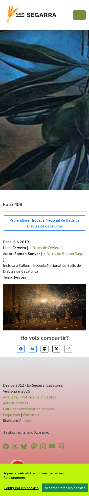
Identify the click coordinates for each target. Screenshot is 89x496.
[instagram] (43, 446)
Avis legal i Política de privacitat (29, 397)
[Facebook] (21, 349)
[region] (44, 480)
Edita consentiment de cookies (28, 408)
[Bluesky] (33, 349)
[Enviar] (68, 349)
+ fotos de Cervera (44, 247)
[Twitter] (56, 349)
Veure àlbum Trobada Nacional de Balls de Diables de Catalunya (45, 223)
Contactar (31, 414)
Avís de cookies (15, 402)
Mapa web (11, 414)
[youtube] (52, 446)
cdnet (27, 420)
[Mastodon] (44, 349)
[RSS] (61, 446)
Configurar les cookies (21, 488)
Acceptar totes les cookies (65, 488)
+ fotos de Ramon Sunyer (64, 253)
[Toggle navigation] (79, 15)
